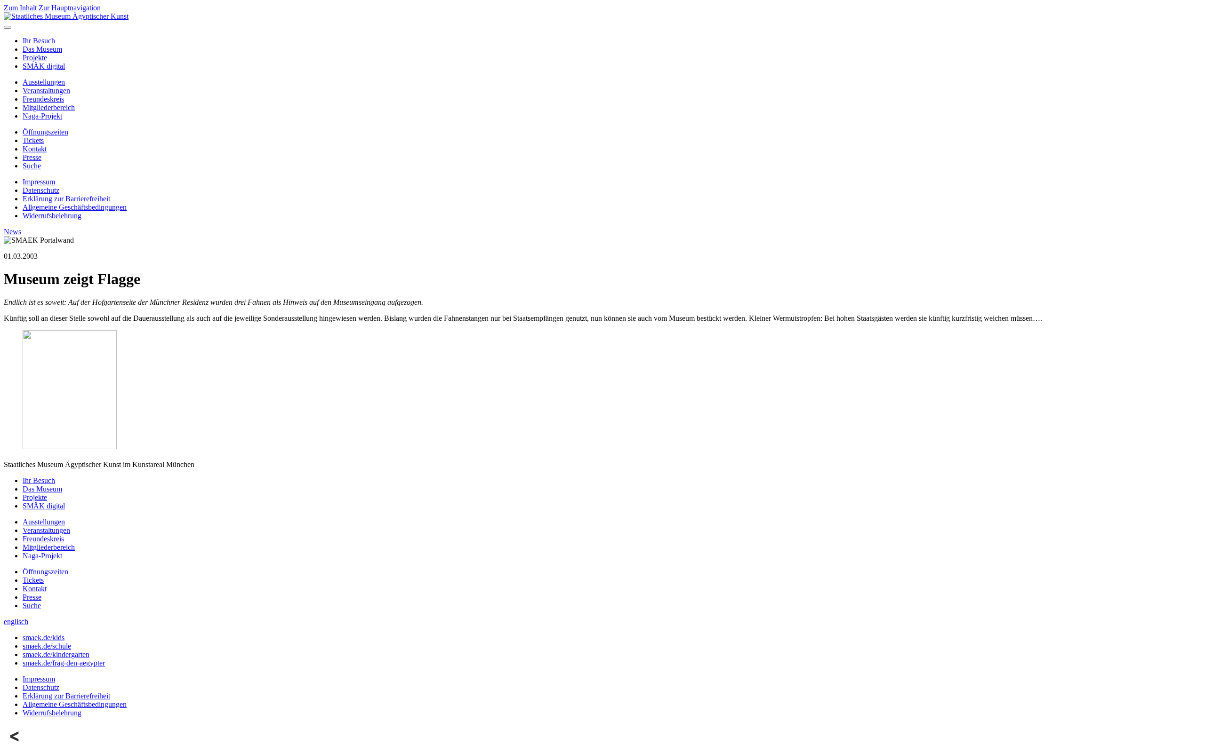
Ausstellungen (44, 82)
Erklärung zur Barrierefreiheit (66, 199)
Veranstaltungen (46, 91)
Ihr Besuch (39, 41)
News (12, 232)
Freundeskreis (43, 99)
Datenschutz (41, 190)
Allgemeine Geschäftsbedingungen (75, 207)
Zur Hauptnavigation (70, 8)
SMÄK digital (44, 66)
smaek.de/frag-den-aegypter (64, 663)
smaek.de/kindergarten (56, 654)
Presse (32, 157)
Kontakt (35, 149)
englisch (16, 622)
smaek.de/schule (47, 646)
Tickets (33, 140)
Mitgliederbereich (49, 107)
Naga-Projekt (42, 116)
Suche (32, 166)
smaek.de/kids (43, 638)
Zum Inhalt (20, 8)
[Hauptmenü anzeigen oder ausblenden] (7, 27)
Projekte (35, 58)
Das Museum (42, 49)
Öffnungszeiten (45, 132)
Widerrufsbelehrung (52, 216)
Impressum (39, 182)
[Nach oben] (15, 745)
